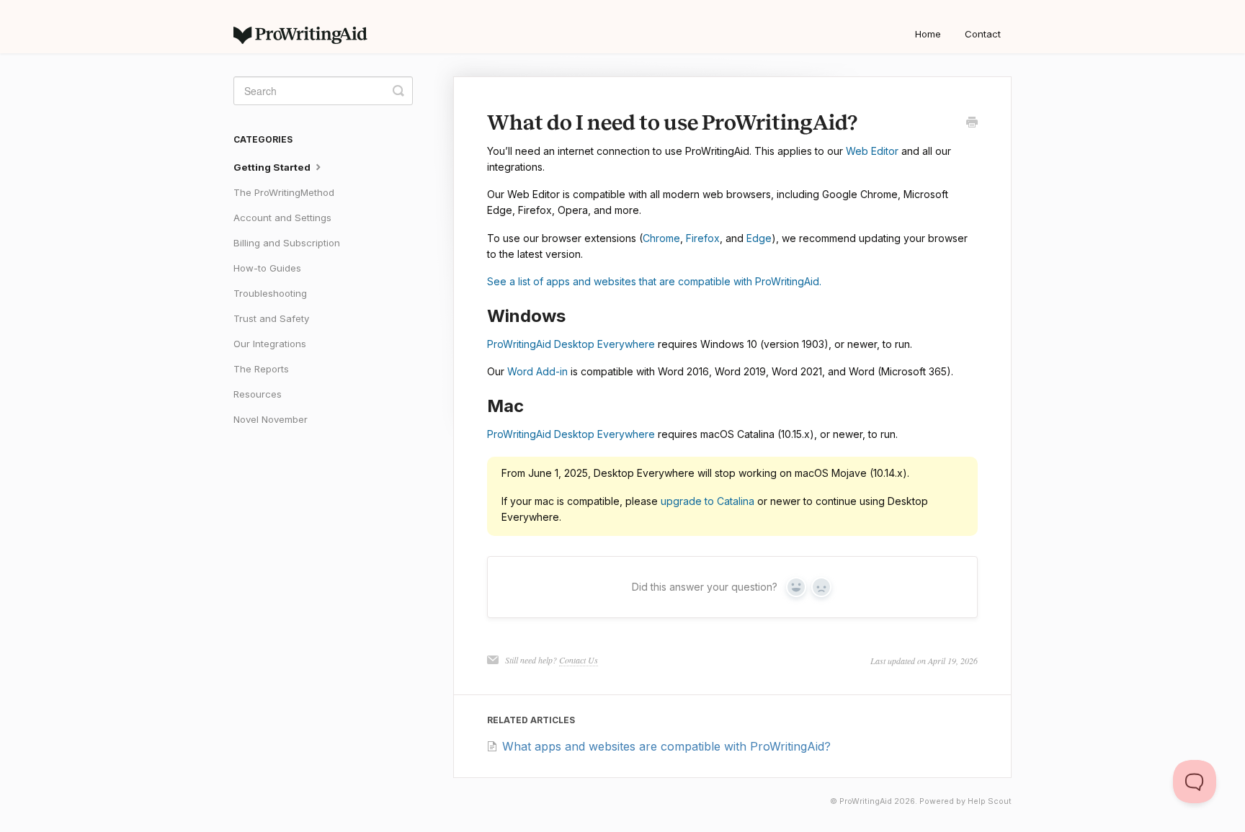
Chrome (661, 238)
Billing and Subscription (286, 243)
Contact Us (578, 660)
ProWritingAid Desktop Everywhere (571, 344)
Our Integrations (269, 343)
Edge (759, 238)
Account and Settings (282, 217)
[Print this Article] (972, 123)
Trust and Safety (271, 318)
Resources (257, 394)
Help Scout (990, 801)
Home (928, 34)
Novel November (270, 419)
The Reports (261, 369)
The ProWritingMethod (283, 192)
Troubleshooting (270, 293)
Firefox (703, 238)
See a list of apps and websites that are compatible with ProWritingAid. (654, 281)
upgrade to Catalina (707, 501)
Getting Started (273, 167)
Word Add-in (537, 371)
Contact (983, 34)
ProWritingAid (865, 801)
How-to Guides (267, 268)
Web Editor (872, 151)
